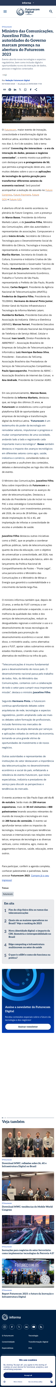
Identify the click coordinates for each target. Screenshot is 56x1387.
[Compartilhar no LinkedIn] (15, 89)
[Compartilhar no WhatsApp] (25, 89)
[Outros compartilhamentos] (35, 89)
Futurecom (8, 894)
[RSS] (41, 1326)
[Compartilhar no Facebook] (30, 89)
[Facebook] (11, 1326)
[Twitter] (19, 1326)
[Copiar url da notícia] (4, 89)
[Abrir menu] (5, 11)
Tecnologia (33, 1335)
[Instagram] (4, 1326)
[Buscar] (51, 11)
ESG (30, 1348)
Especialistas (7, 1348)
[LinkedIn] (26, 1326)
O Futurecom (7, 27)
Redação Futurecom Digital (17, 80)
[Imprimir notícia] (9, 89)
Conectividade (8, 1342)
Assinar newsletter (28, 1026)
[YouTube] (33, 1326)
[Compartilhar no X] (20, 89)
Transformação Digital (38, 1342)
